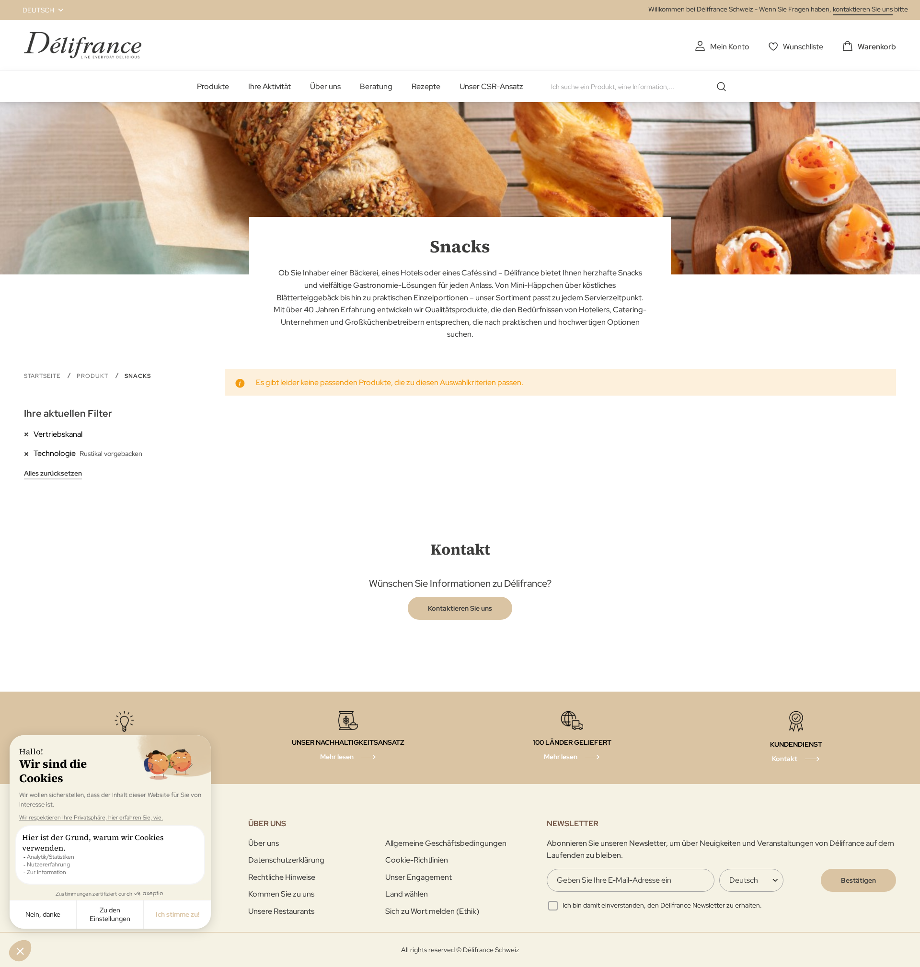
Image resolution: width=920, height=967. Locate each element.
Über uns (325, 86)
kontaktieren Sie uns (863, 9)
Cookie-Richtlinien (416, 860)
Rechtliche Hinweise (281, 877)
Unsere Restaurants (281, 911)
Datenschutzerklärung (286, 860)
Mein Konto (729, 47)
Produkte (213, 86)
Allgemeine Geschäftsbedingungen (445, 843)
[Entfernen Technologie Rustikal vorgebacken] (29, 453)
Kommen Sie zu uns (281, 894)
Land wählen (406, 894)
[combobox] (642, 86)
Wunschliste (803, 47)
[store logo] (82, 45)
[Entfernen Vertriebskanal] (29, 434)
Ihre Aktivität (269, 86)
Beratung (376, 86)
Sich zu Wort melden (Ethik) (432, 911)
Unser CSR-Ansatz (491, 86)
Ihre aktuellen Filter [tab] (68, 413)
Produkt (93, 376)
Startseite (43, 376)
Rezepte (426, 86)
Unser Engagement (418, 877)
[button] (37, 10)
